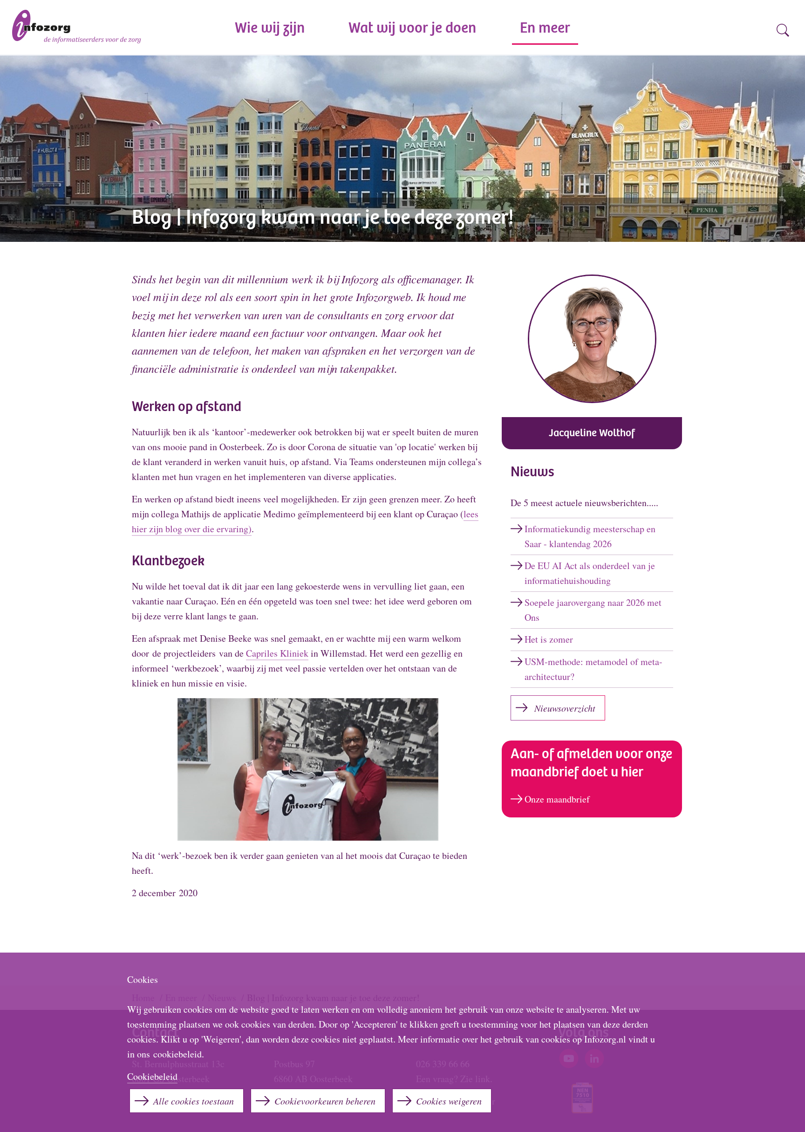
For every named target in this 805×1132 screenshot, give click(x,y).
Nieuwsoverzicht (564, 708)
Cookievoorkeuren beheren (324, 1101)
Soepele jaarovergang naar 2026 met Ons (593, 610)
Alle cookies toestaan (193, 1101)
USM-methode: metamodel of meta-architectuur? (593, 669)
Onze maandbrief (557, 799)
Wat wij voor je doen (412, 29)
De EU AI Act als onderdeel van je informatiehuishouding (590, 573)
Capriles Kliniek (277, 653)
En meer (545, 29)
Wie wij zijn (270, 29)
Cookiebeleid (152, 1076)
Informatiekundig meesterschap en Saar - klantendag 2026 (590, 536)
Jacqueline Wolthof (592, 433)
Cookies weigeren (449, 1101)
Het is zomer (549, 639)
